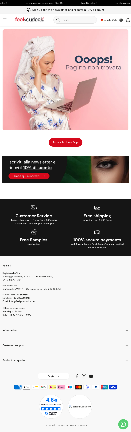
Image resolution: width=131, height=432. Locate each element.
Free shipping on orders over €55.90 (38, 3)
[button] (75, 19)
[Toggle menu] (5, 20)
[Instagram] (84, 376)
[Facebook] (77, 376)
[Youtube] (91, 376)
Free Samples (84, 3)
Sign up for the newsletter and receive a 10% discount (68, 10)
